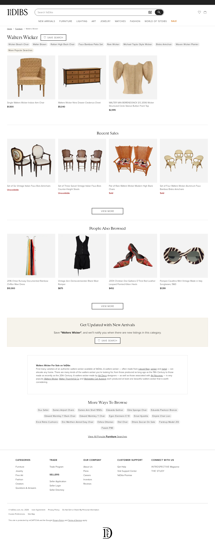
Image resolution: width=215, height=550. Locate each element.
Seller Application (58, 481)
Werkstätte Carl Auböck (95, 378)
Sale (174, 21)
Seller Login (55, 485)
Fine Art (19, 475)
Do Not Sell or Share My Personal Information (80, 509)
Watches (120, 21)
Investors (87, 479)
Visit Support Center (127, 470)
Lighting (81, 21)
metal (164, 368)
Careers (87, 475)
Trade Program (56, 466)
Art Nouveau (157, 375)
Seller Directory (57, 489)
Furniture (65, 21)
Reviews (87, 483)
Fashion (135, 21)
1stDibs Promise (124, 475)
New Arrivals (46, 21)
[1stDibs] (17, 12)
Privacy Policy (53, 509)
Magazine (165, 466)
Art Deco (102, 375)
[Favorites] (199, 12)
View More (107, 211)
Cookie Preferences (16, 514)
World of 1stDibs (156, 21)
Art (94, 21)
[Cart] (205, 12)
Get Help (121, 466)
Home (9, 28)
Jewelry (105, 21)
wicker (154, 368)
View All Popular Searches (107, 436)
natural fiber (144, 368)
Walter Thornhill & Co (69, 378)
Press (85, 470)
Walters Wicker (51, 378)
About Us (87, 466)
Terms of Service (75, 520)
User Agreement (38, 509)
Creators (19, 483)
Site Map (31, 514)
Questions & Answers (26, 487)
